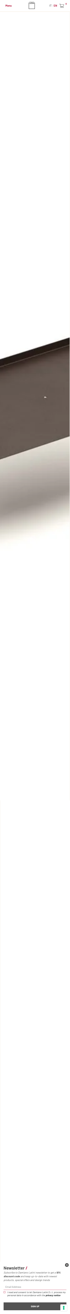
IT (50, 5)
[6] (63, 1307)
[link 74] (67, 1265)
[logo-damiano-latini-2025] (35, 5)
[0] (62, 5)
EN (55, 5)
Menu (8, 5)
